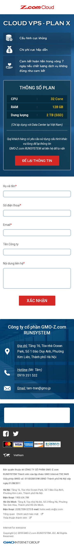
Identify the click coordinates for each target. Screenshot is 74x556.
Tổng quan (9, 514)
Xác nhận (37, 300)
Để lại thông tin (37, 161)
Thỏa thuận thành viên (15, 518)
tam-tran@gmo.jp (39, 388)
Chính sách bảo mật (27, 514)
